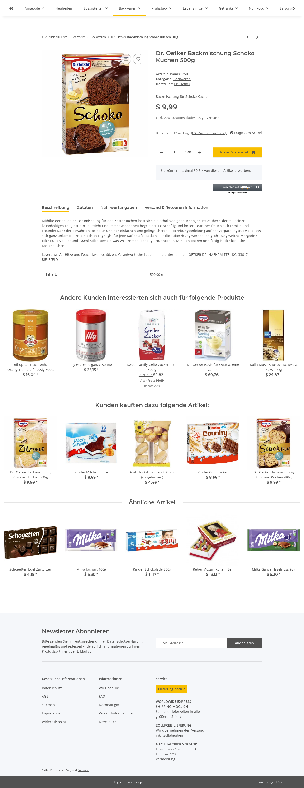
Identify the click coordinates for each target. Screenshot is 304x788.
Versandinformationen (117, 713)
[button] (290, 8)
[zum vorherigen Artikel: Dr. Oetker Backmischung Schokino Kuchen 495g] (247, 37)
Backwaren (182, 79)
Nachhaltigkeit (110, 705)
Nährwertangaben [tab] (118, 207)
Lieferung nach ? (171, 689)
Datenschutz (52, 688)
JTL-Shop (279, 782)
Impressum (51, 713)
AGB (45, 696)
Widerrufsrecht (54, 721)
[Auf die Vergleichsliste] (126, 59)
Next (292, 454)
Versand (212, 117)
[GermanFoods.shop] (11, 8)
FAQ (102, 696)
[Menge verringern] (161, 152)
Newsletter (107, 721)
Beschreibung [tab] (55, 207)
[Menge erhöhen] (200, 152)
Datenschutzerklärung (124, 641)
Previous (12, 454)
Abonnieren (244, 643)
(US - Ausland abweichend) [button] (209, 133)
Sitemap (48, 705)
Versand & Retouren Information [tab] (176, 207)
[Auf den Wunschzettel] (138, 59)
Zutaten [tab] (85, 207)
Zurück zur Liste (56, 37)
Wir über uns (109, 688)
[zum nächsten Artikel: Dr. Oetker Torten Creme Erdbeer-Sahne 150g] (257, 37)
